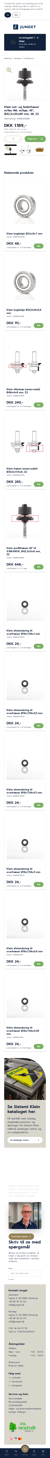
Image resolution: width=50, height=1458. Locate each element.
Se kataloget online (19, 1140)
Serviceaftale (15, 1398)
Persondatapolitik (18, 1402)
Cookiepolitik (16, 1405)
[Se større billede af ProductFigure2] (39, 150)
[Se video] (10, 150)
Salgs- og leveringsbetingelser (25, 1408)
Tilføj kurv (32, 138)
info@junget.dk (16, 1305)
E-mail (12, 1279)
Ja (8, 15)
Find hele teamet (19, 1236)
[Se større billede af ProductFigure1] (25, 150)
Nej (16, 15)
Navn (10, 1268)
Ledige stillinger (17, 1412)
